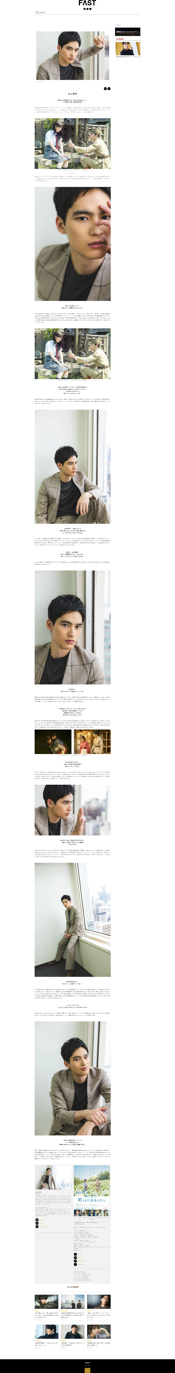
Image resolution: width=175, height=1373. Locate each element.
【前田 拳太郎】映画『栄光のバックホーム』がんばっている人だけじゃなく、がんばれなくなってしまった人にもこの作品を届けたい (129, 56)
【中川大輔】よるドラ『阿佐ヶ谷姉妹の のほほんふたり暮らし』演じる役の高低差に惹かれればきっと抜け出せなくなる (46, 1315)
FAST (86, 1365)
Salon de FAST (64, 1310)
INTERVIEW (63, 1340)
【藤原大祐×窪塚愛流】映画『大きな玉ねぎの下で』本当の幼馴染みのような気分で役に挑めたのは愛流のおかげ (72, 1315)
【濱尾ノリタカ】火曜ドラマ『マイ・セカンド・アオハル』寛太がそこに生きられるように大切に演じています (99, 1315)
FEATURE (36, 81)
